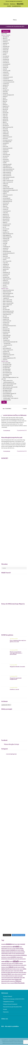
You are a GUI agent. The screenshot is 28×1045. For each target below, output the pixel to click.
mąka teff (6, 178)
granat (5, 104)
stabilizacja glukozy (8, 382)
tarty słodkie (7, 348)
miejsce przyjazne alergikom (10, 190)
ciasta (20, 977)
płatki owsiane (7, 236)
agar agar (6, 36)
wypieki (6, 356)
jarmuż (5, 123)
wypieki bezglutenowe (9, 358)
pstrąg (5, 230)
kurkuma (5, 159)
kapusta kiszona (7, 136)
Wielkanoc (6, 353)
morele (5, 196)
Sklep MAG (20, 4)
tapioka (6, 269)
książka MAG (23, 965)
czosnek (6, 83)
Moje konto (6, 3)
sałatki (5, 333)
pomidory (6, 225)
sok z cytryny (7, 261)
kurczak (6, 156)
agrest (5, 38)
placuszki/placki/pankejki (10, 341)
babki (20, 979)
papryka (6, 214)
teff (4, 270)
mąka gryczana (7, 164)
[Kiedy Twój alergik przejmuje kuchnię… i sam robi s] (14, 808)
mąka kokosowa (7, 167)
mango (5, 185)
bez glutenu (7, 366)
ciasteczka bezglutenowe (7, 977)
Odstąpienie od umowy (8, 1001)
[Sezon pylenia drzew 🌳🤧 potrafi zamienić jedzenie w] (14, 911)
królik (5, 153)
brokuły (6, 61)
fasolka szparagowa (8, 94)
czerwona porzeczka (8, 82)
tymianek (6, 277)
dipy (4, 308)
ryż (4, 245)
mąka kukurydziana (8, 169)
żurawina (6, 283)
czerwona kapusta (8, 80)
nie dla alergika (7, 395)
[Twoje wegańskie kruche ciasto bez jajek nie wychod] (14, 867)
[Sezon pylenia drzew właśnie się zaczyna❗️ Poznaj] (14, 896)
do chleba (8, 972)
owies (5, 212)
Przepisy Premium (8, 396)
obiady (6, 324)
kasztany (6, 143)
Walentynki (4, 983)
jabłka (5, 119)
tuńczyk (5, 275)
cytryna (5, 75)
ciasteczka (6, 295)
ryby (5, 243)
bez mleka (6, 370)
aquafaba (6, 43)
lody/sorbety (7, 320)
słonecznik (6, 267)
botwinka (6, 59)
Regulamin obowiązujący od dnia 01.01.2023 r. (14, 999)
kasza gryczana (7, 140)
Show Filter (6, 31)
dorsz (5, 88)
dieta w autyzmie (8, 385)
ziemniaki (6, 282)
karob (5, 138)
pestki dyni (6, 217)
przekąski (6, 330)
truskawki (6, 274)
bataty (5, 51)
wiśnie (5, 280)
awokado (6, 46)
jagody (5, 120)
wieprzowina (7, 278)
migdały (6, 191)
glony (5, 101)
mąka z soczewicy (8, 182)
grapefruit (6, 106)
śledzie (5, 254)
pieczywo (6, 329)
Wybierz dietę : (4, 361)
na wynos (6, 322)
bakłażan (6, 48)
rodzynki (6, 240)
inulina (5, 117)
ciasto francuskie (19, 975)
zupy (5, 359)
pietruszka (6, 220)
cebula (5, 67)
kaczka (5, 128)
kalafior (6, 132)
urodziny (6, 351)
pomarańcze (7, 224)
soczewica (6, 257)
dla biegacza (7, 390)
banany (5, 49)
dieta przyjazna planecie (9, 383)
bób (4, 54)
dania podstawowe (8, 296)
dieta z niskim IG (8, 380)
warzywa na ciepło (11, 948)
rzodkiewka (6, 246)
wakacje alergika (19, 948)
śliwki (5, 256)
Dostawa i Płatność (7, 996)
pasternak (6, 216)
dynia (5, 91)
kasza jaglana (7, 141)
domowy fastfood (8, 312)
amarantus (6, 40)
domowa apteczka (8, 311)
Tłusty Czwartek (8, 349)
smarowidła (6, 335)
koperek (5, 149)
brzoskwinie (6, 64)
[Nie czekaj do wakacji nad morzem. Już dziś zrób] (14, 794)
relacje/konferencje (19, 953)
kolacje (6, 319)
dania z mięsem (7, 301)
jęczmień (6, 125)
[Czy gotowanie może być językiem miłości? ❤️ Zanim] (14, 764)
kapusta (6, 135)
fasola (5, 93)
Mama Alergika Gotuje (11, 744)
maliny (5, 183)
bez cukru (6, 362)
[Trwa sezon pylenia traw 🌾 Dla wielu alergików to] (14, 838)
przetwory (6, 332)
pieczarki (6, 219)
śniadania (6, 337)
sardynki (5, 248)
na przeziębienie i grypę (9, 393)
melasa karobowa (8, 188)
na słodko (6, 343)
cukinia (5, 72)
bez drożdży (7, 364)
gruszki (5, 109)
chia (5, 69)
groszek (5, 107)
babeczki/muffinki (8, 290)
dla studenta (7, 391)
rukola (5, 241)
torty (16, 950)
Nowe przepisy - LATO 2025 (10, 398)
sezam (5, 249)
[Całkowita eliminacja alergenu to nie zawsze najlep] (14, 926)
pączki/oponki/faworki (9, 325)
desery (6, 306)
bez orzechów (7, 372)
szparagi (6, 264)
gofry (5, 338)
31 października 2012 (22, 430)
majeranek (6, 161)
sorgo (5, 262)
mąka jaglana (6, 165)
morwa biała (6, 198)
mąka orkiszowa (8, 170)
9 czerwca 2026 (13, 664)
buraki (5, 65)
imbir (5, 114)
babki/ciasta (7, 291)
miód (5, 193)
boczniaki (6, 56)
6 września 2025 (13, 676)
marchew (6, 186)
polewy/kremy (4, 958)
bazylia (5, 52)
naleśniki (6, 298)
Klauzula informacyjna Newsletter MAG (12, 1006)
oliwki (5, 206)
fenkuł (5, 96)
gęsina (5, 99)
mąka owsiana (7, 172)
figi (4, 98)
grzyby (5, 112)
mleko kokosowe (7, 195)
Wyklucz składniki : (5, 35)
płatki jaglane (7, 235)
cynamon (6, 73)
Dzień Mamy (7, 314)
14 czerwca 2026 (14, 638)
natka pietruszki (7, 201)
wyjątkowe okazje (8, 354)
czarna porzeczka (8, 77)
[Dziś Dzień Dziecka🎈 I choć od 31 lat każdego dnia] (14, 823)
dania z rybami (7, 304)
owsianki (6, 340)
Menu (15, 20)
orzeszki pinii (7, 211)
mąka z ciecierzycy (8, 180)
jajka (5, 122)
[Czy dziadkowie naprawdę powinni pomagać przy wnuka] (14, 779)
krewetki (6, 151)
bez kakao (6, 369)
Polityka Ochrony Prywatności (10, 1004)
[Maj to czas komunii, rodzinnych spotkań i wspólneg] (14, 852)
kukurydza (6, 154)
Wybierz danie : (5, 288)
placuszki (10, 958)
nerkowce (6, 203)
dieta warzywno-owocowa (10, 387)
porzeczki (6, 228)
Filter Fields (4, 33)
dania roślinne (7, 299)
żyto (4, 285)
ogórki (5, 204)
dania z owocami (8, 303)
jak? (5, 316)
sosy (4, 346)
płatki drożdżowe (8, 233)
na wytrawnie (7, 345)
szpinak (6, 266)
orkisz (5, 207)
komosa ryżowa (7, 148)
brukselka (6, 62)
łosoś (5, 287)
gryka (5, 111)
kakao (5, 130)
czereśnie (6, 78)
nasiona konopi (7, 199)
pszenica (6, 232)
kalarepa (5, 133)
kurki (5, 157)
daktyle (5, 85)
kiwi (4, 144)
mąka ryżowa (7, 175)
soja (4, 259)
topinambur (6, 272)
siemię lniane (7, 251)
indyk (5, 115)
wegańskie (7, 400)
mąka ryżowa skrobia (8, 177)
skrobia (23, 951)
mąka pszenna (7, 174)
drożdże (6, 90)
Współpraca (12, 3)
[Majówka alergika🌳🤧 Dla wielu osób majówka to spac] (14, 882)
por (4, 227)
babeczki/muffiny (5, 981)
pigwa (5, 222)
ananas (5, 41)
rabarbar (6, 238)
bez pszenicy (7, 374)
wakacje (3, 950)
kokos (5, 146)
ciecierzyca (6, 70)
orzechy (5, 209)
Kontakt (9, 6)
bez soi (6, 375)
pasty (5, 327)
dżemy (18, 970)
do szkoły (6, 309)
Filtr (4, 402)
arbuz (5, 44)
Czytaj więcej (6, 430)
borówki (5, 57)
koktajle (6, 317)
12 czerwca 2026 (14, 650)
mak (4, 162)
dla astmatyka (7, 388)
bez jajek (6, 367)
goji (4, 103)
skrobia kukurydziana (8, 253)
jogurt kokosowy (8, 127)
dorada (5, 86)
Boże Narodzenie (8, 293)
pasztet (24, 958)
